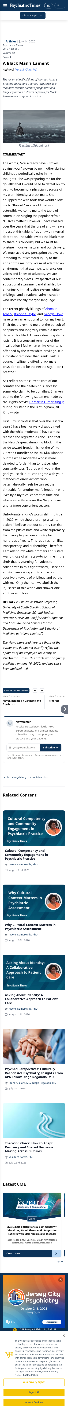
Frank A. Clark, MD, (20, 1082)
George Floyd (53, 314)
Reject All (33, 1392)
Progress (8, 700)
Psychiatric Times (13, 45)
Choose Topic (30, 15)
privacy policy (16, 757)
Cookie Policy (30, 1375)
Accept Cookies (34, 1402)
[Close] (64, 1335)
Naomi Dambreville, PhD (23, 864)
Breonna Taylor (25, 314)
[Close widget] (60, 1279)
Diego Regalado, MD (44, 1082)
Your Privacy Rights (34, 1382)
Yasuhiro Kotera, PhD (21, 1157)
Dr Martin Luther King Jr (46, 402)
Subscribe (49, 747)
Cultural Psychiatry (15, 777)
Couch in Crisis (39, 777)
